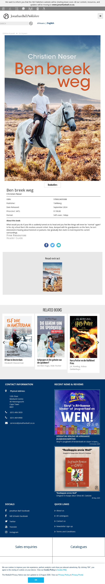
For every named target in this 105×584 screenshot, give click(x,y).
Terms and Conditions (65, 531)
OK (36, 580)
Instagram (14, 532)
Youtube (13, 527)
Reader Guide (15, 238)
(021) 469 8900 (16, 418)
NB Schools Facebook (19, 516)
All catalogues (62, 516)
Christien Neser (14, 193)
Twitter (13, 521)
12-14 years (23, 33)
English (50, 23)
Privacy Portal (77, 575)
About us (60, 510)
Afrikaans (41, 23)
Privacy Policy (64, 575)
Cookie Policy (49, 570)
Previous (4, 343)
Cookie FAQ (61, 570)
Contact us (61, 521)
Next (98, 343)
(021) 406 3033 (16, 412)
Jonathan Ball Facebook (19, 511)
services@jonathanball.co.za (22, 423)
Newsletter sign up (64, 526)
